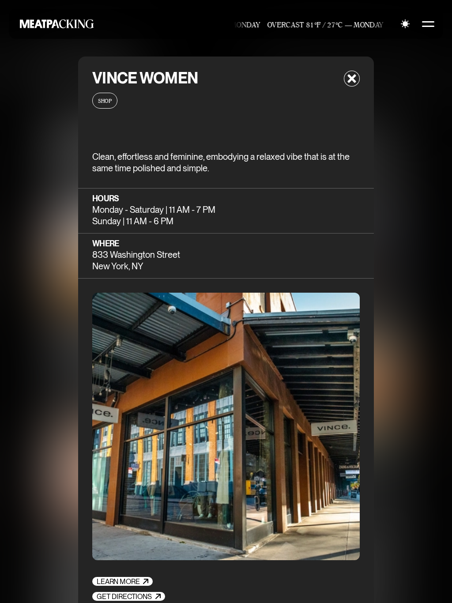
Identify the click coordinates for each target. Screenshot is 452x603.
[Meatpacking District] (55, 23)
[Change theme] (405, 24)
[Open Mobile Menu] (428, 24)
